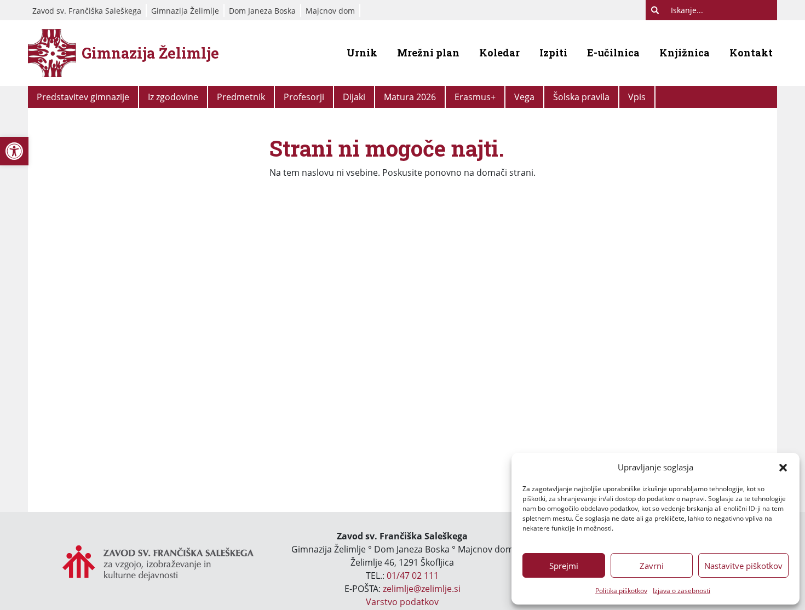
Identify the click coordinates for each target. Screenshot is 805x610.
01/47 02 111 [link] (413, 575)
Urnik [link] (362, 52)
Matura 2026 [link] (410, 97)
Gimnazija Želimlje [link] (185, 10)
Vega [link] (524, 97)
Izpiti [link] (553, 52)
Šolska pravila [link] (581, 97)
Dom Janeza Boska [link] (262, 10)
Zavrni (652, 565)
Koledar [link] (499, 52)
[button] (783, 467)
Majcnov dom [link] (330, 10)
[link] (14, 151)
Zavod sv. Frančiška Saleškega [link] (86, 10)
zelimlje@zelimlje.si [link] (422, 589)
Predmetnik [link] (241, 97)
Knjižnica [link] (684, 52)
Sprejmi (563, 565)
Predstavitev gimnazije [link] (83, 97)
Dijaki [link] (354, 97)
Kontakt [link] (751, 52)
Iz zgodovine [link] (173, 97)
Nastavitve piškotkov (743, 565)
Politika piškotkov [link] (621, 590)
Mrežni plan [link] (428, 52)
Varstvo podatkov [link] (402, 602)
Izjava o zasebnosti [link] (681, 590)
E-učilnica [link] (613, 52)
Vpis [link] (637, 97)
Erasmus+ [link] (475, 97)
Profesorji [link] (304, 97)
